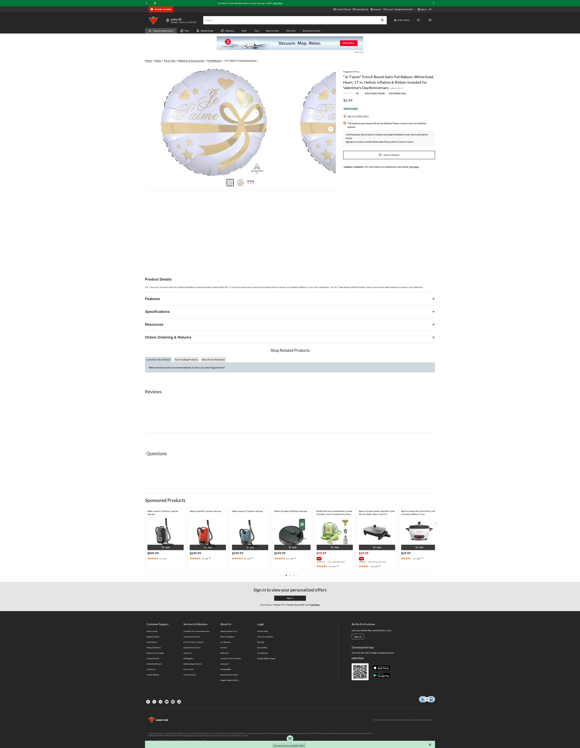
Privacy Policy (262, 631)
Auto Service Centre (192, 637)
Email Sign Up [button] (362, 9)
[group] (334, 558)
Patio (244, 30)
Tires (256, 30)
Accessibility (262, 647)
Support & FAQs (153, 637)
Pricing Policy (262, 653)
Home (148, 60)
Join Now (315, 604)
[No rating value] (349, 93)
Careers (223, 647)
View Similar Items (397, 93)
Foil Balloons (214, 60)
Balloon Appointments (193, 664)
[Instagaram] (160, 702)
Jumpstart (224, 664)
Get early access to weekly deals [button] (288, 745)
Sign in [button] (424, 9)
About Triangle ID (227, 637)
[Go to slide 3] (250, 182)
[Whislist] (418, 20)
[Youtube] (167, 702)
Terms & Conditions (265, 637)
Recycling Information (229, 675)
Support (377, 9)
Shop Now (278, 3)
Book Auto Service (311, 30)
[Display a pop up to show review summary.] (210, 559)
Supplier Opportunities (229, 680)
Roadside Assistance (192, 647)
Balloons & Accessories (191, 60)
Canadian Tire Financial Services (197, 631)
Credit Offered (344, 9)
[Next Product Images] (331, 129)
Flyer (187, 30)
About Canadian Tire (228, 631)
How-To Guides (190, 675)
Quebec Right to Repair (266, 658)
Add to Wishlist (391, 154)
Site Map (260, 642)
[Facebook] (148, 702)
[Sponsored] (290, 43)
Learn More (358, 657)
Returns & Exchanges (155, 653)
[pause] (154, 3)
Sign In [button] (290, 598)
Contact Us (151, 669)
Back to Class (272, 30)
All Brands (224, 653)
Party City (291, 30)
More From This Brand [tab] (213, 359)
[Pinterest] (173, 702)
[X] (154, 702)
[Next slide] (433, 3)
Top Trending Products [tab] (186, 359)
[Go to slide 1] (230, 182)
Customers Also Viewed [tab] (158, 359)
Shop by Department (163, 30)
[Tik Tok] (179, 702)
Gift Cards (188, 653)
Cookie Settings (153, 675)
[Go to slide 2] (240, 182)
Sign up (357, 636)
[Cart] (429, 20)
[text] (165, 558)
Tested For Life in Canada (230, 658)
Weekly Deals (207, 30)
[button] (382, 20)
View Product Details (375, 93)
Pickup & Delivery (154, 647)
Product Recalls (153, 658)
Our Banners (225, 642)
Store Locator (152, 631)
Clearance (229, 30)
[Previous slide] (146, 3)
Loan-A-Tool (188, 669)
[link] (352, 93)
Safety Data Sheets (154, 664)
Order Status (403, 20)
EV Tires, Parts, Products (194, 642)
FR (430, 9)
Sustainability (225, 669)
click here (414, 166)
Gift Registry (189, 658)
